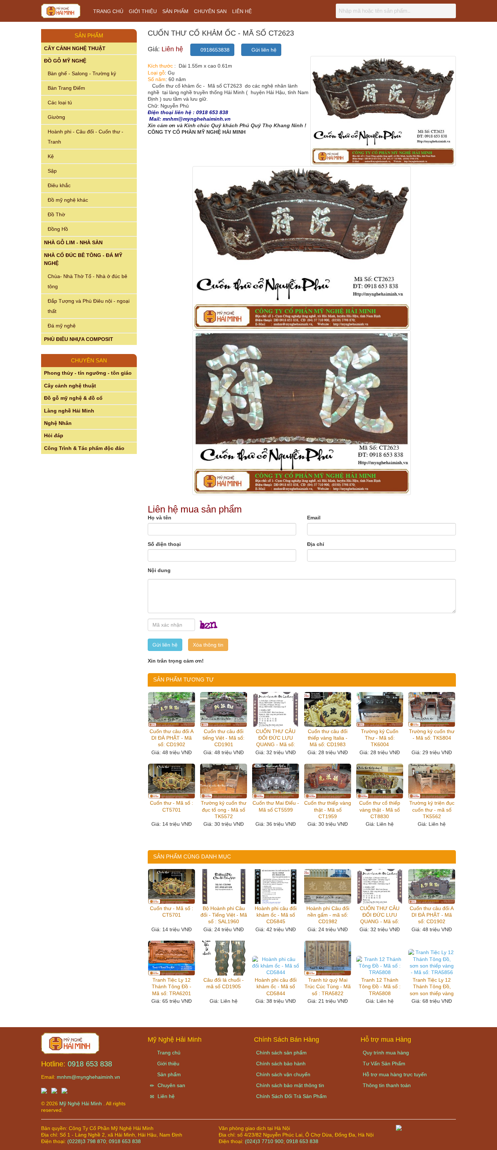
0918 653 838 (90, 1064)
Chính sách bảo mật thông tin (290, 1085)
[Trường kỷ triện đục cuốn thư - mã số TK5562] (431, 781)
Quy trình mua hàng (386, 1052)
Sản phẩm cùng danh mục (192, 857)
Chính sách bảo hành (281, 1063)
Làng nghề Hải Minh (69, 411)
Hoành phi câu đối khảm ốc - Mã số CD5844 (276, 986)
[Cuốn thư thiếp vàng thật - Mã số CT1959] (327, 781)
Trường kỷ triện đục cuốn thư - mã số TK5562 (431, 809)
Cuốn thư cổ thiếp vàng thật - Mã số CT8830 (379, 809)
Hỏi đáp (53, 435)
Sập (52, 171)
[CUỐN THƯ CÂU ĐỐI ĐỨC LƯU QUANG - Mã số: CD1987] (275, 709)
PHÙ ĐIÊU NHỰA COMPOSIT (78, 339)
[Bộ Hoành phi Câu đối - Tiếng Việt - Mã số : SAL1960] (223, 886)
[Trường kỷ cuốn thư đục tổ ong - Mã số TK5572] (223, 781)
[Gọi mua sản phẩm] (452, 1140)
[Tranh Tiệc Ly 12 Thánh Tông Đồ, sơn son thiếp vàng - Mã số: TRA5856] (431, 962)
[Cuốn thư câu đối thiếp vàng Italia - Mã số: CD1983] (327, 709)
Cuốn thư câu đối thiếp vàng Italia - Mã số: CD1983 (327, 737)
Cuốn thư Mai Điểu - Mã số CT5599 (276, 806)
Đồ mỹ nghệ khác (68, 200)
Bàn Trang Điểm (66, 88)
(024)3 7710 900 (264, 1141)
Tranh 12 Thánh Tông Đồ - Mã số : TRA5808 (380, 986)
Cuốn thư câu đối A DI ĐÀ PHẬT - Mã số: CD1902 (172, 737)
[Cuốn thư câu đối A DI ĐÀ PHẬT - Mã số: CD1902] (171, 709)
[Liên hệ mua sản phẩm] (430, 1140)
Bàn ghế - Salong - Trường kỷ (82, 73)
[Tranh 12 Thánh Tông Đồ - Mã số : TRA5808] (379, 966)
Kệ (51, 156)
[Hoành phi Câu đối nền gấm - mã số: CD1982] (327, 886)
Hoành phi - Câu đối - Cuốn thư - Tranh (85, 137)
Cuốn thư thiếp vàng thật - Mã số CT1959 (327, 809)
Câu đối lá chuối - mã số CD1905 (223, 983)
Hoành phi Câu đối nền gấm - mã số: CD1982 (327, 914)
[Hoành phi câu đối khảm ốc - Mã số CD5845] (275, 886)
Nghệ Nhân (58, 423)
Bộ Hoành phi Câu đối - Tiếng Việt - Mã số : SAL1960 (223, 914)
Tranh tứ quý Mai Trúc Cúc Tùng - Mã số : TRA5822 (328, 986)
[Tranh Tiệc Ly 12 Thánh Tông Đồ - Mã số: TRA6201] (171, 958)
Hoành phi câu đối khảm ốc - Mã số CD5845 (276, 914)
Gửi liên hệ (263, 50)
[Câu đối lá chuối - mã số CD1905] (223, 958)
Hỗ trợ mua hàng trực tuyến (395, 1074)
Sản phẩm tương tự (183, 680)
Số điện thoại (164, 544)
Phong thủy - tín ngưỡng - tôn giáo (88, 373)
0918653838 (214, 50)
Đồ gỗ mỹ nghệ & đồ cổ (73, 398)
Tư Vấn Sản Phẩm (384, 1063)
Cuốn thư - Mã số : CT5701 (171, 806)
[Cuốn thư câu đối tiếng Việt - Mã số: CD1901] (223, 709)
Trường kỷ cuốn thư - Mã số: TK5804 (431, 734)
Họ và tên (159, 517)
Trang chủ (108, 11)
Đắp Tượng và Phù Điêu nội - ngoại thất (89, 306)
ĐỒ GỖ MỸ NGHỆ (65, 61)
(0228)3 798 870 (86, 1141)
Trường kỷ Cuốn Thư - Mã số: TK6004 (379, 737)
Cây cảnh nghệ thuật (70, 386)
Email (314, 517)
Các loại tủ (60, 102)
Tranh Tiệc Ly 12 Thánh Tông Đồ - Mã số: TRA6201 (171, 986)
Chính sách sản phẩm (281, 1052)
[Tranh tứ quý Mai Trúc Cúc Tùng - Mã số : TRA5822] (327, 958)
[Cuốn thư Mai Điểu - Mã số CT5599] (275, 781)
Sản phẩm (175, 11)
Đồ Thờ (56, 214)
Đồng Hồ (58, 229)
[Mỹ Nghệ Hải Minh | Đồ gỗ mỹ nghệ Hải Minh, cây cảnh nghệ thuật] (64, 13)
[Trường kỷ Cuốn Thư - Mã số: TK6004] (379, 709)
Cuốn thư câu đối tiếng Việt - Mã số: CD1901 (223, 737)
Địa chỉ (315, 544)
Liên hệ (242, 11)
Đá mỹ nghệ (62, 326)
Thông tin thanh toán (387, 1085)
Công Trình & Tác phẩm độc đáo (84, 448)
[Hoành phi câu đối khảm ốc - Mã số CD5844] (275, 966)
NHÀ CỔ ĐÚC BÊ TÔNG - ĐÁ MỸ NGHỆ (83, 259)
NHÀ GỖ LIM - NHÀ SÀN (73, 242)
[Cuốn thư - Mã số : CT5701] (171, 781)
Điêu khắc (59, 185)
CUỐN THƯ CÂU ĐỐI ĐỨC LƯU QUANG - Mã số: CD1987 (275, 738)
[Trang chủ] (70, 1043)
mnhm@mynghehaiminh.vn (88, 1077)
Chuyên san (210, 11)
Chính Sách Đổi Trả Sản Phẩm (291, 1096)
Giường (56, 117)
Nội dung (159, 570)
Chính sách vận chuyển (283, 1074)
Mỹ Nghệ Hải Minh (81, 1103)
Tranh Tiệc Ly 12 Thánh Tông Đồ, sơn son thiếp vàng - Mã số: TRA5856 (432, 987)
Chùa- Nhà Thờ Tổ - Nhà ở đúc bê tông (87, 281)
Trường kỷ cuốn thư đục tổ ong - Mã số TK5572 (223, 809)
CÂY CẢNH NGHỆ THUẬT (75, 48)
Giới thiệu (143, 11)
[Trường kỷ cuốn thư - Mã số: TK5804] (431, 709)
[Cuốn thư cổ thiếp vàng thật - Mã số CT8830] (379, 781)
